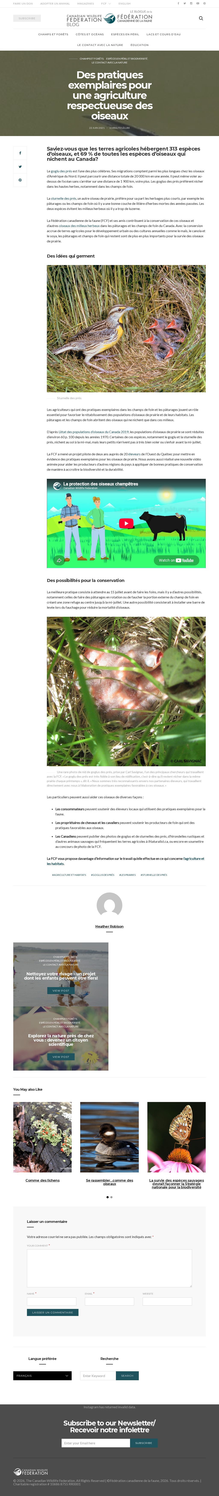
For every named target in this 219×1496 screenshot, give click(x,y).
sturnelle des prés (63, 198)
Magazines (85, 3)
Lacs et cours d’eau (164, 34)
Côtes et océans (90, 34)
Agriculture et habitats (70, 874)
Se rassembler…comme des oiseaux (109, 1182)
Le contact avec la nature (100, 45)
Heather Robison (109, 927)
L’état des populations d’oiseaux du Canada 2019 (94, 432)
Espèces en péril (125, 34)
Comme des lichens (42, 1180)
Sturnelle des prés (154, 874)
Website (148, 1293)
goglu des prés (61, 171)
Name (30, 1293)
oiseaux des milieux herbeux (79, 226)
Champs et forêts (53, 34)
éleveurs (134, 454)
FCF (104, 3)
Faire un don (23, 3)
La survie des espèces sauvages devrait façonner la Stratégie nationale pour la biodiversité (176, 1183)
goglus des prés (103, 874)
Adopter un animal (55, 3)
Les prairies (128, 874)
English (125, 3)
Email (88, 1293)
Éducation (140, 45)
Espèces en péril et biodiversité (127, 58)
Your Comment (37, 1245)
